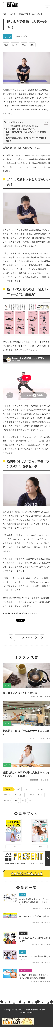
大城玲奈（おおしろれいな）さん (26, 126)
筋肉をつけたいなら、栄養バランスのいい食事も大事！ (26, 139)
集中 (29, 800)
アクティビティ (29, 789)
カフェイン (7, 795)
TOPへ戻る (26, 637)
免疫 (6, 45)
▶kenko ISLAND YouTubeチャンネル (20, 613)
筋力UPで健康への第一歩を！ (30, 14)
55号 (19, 789)
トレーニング (30, 795)
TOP (4, 14)
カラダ (12, 14)
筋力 (24, 45)
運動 (32, 45)
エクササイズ (42, 789)
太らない (40, 795)
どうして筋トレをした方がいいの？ (20, 129)
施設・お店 (7, 800)
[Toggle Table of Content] (45, 123)
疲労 (23, 800)
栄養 (16, 800)
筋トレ (15, 45)
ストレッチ (18, 795)
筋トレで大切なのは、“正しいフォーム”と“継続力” (26, 133)
